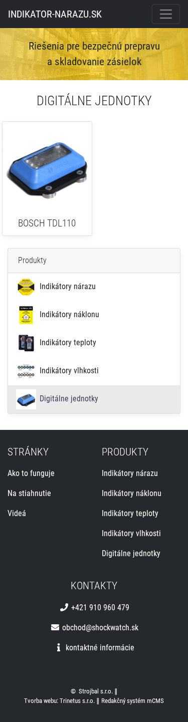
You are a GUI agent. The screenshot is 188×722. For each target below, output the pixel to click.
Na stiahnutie (29, 493)
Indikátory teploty (67, 342)
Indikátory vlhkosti (68, 370)
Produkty (32, 260)
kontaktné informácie (99, 647)
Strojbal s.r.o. (96, 691)
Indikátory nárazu (67, 286)
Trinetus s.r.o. (77, 700)
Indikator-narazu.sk (55, 14)
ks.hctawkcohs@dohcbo (99, 627)
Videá (17, 513)
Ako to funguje (31, 473)
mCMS (155, 700)
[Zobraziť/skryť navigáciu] (166, 14)
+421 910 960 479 (99, 607)
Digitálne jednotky (68, 398)
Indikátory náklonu (68, 314)
